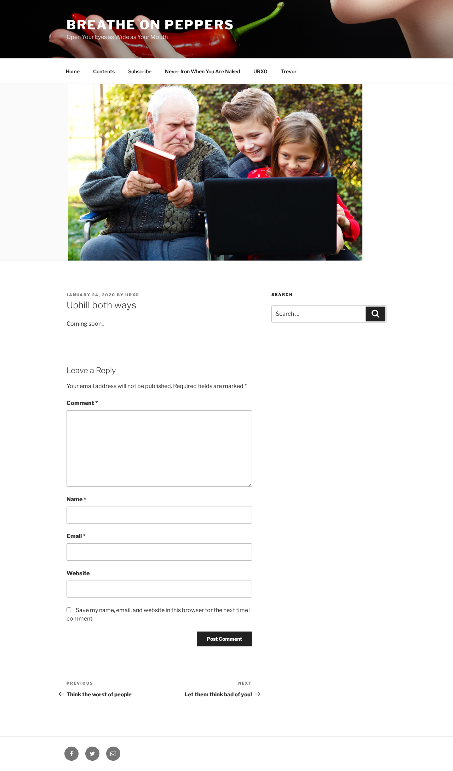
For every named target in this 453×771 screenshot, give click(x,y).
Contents (104, 71)
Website (78, 573)
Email (76, 536)
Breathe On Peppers (150, 25)
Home (73, 71)
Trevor (289, 71)
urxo (132, 294)
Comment (82, 403)
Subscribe (139, 71)
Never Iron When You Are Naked (202, 71)
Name (76, 499)
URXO (260, 71)
